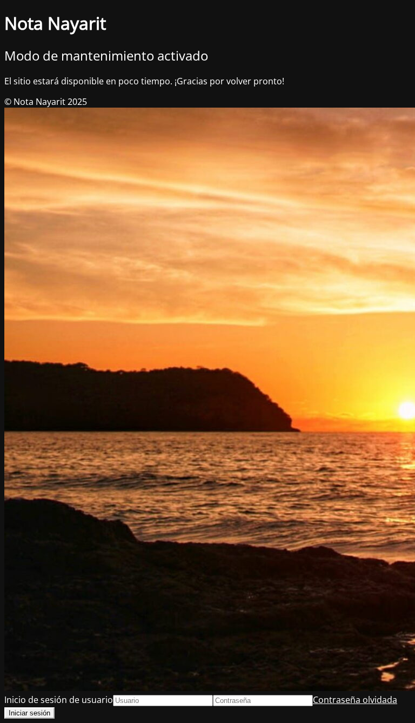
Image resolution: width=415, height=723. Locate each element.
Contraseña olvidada (355, 700)
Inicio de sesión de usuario (58, 700)
